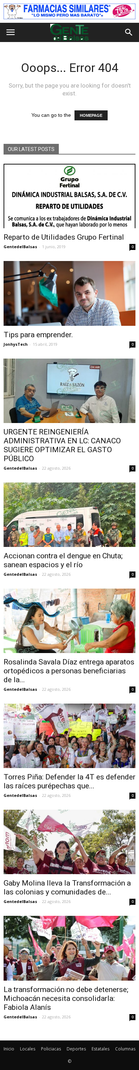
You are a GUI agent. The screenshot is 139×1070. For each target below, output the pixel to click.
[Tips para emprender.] (69, 293)
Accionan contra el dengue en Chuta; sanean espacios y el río (63, 560)
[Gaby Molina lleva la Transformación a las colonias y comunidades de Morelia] (69, 842)
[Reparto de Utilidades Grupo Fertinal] (69, 196)
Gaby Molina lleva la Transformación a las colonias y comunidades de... (67, 887)
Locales (27, 1049)
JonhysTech (16, 344)
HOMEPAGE (91, 115)
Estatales (100, 1049)
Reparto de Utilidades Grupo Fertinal (64, 237)
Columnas (125, 1049)
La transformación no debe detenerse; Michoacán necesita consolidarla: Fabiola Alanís (66, 998)
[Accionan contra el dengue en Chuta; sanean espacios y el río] (69, 514)
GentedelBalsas (20, 246)
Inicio (9, 1049)
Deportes (76, 1049)
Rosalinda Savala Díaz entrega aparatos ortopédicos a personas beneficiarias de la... (69, 671)
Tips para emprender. (38, 334)
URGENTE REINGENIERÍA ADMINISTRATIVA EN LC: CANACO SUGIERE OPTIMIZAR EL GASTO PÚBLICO (62, 445)
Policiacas (51, 1049)
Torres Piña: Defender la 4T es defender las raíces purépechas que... (69, 781)
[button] (129, 32)
